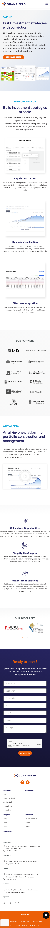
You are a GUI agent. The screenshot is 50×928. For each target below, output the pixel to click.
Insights (6, 815)
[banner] (25, 671)
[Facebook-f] (28, 782)
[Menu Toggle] (46, 4)
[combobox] (25, 671)
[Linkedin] (22, 782)
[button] (25, 476)
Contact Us (7, 831)
